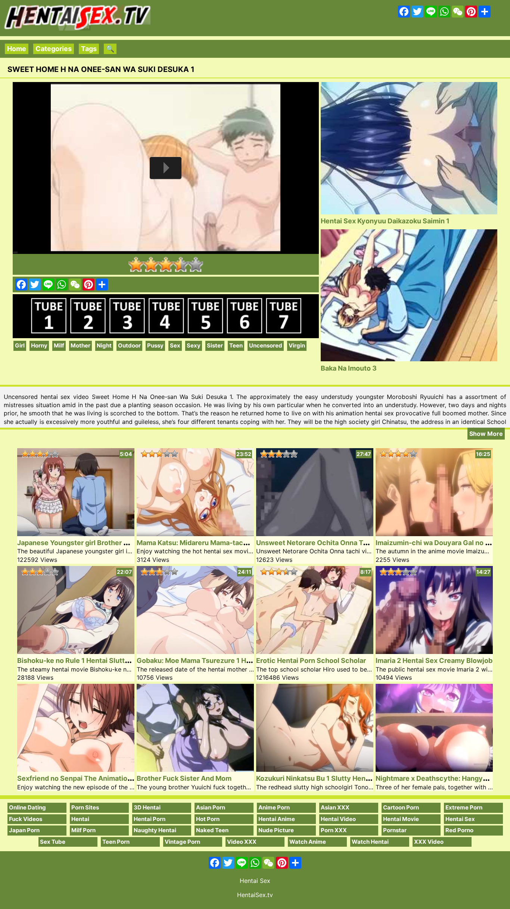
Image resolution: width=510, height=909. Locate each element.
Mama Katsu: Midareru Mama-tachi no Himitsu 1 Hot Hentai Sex (238, 543)
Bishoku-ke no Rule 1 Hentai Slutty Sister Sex (90, 660)
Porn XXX (334, 830)
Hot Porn (208, 818)
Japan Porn (24, 830)
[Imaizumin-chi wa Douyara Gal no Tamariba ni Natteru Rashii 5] (434, 534)
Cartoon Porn (401, 807)
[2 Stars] (150, 264)
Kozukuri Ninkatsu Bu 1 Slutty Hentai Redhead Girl (336, 778)
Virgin (297, 345)
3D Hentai (147, 807)
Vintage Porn (182, 841)
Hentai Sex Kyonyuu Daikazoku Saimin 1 (385, 221)
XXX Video (429, 841)
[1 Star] (135, 264)
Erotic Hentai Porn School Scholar (311, 660)
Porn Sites (85, 807)
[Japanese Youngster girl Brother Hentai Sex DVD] (75, 534)
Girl (20, 345)
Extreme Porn (463, 807)
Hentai (80, 818)
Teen (236, 345)
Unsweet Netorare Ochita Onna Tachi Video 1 (329, 543)
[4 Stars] (180, 264)
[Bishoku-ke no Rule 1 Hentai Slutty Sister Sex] (75, 651)
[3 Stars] (165, 264)
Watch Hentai (370, 841)
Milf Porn (83, 830)
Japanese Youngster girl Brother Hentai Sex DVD (95, 543)
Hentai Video (338, 818)
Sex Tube (52, 841)
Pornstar (395, 830)
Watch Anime (307, 841)
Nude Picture (276, 830)
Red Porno (459, 830)
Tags (89, 49)
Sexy (193, 345)
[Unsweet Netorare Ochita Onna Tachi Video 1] (314, 534)
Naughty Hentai (155, 830)
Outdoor (129, 345)
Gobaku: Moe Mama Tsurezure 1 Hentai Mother (212, 660)
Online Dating (27, 807)
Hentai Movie (401, 818)
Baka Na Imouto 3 (349, 368)
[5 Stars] (195, 264)
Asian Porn (210, 807)
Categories (53, 49)
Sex (175, 345)
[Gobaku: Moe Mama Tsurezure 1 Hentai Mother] (195, 651)
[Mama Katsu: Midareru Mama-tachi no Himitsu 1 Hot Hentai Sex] (195, 534)
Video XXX (241, 841)
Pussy (155, 345)
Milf (59, 345)
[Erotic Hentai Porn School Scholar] (314, 651)
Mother (80, 345)
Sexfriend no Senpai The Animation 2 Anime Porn (96, 778)
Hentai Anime (276, 818)
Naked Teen (212, 830)
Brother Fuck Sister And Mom (184, 778)
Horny (39, 345)
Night (104, 345)
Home (16, 49)
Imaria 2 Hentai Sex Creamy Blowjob (434, 660)
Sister (215, 345)
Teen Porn (116, 841)
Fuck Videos (25, 818)
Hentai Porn (149, 818)
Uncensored (265, 345)
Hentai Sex (460, 818)
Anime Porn (274, 807)
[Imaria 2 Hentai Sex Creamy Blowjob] (434, 651)
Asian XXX (335, 807)
